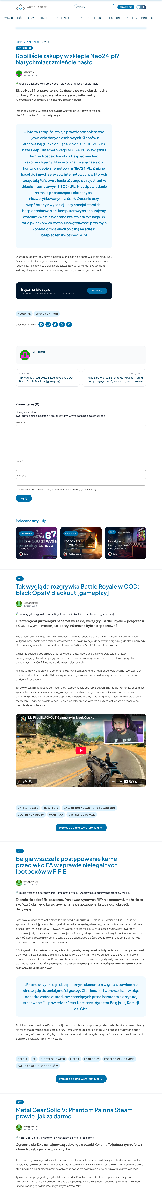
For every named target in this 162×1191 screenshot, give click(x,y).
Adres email (22, 475)
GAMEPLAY (56, 814)
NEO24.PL (24, 313)
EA (34, 1059)
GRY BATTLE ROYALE (81, 814)
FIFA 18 (74, 1059)
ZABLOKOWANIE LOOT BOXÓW (38, 1065)
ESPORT (115, 18)
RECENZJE (63, 18)
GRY (31, 18)
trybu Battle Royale (57, 636)
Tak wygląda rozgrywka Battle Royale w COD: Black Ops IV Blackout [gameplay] (78, 589)
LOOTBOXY (91, 1059)
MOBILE (100, 18)
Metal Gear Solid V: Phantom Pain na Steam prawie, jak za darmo (74, 1113)
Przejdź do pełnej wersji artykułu (79, 827)
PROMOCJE (149, 18)
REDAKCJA (28, 72)
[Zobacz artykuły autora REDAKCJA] (19, 73)
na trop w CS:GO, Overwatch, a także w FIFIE (64, 928)
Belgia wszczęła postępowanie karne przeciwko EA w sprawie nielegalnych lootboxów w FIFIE (67, 865)
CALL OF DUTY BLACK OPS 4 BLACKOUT (89, 807)
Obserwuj (97, 291)
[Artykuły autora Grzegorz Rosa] (19, 604)
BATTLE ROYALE (28, 807)
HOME (19, 42)
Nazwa (19, 461)
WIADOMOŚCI (14, 18)
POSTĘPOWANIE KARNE (119, 1059)
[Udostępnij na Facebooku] (41, 324)
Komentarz (22, 422)
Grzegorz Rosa (30, 602)
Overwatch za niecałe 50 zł (68, 1164)
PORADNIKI (82, 18)
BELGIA (22, 1059)
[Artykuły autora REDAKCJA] (25, 355)
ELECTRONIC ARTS (53, 1059)
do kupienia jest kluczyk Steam (84, 1181)
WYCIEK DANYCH (47, 313)
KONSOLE (45, 18)
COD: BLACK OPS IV (31, 814)
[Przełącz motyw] (141, 7)
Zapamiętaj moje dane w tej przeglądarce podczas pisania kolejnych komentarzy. (58, 489)
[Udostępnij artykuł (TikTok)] (55, 324)
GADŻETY (130, 18)
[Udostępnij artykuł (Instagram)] (48, 324)
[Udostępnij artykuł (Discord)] (69, 324)
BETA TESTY (51, 807)
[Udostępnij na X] (62, 324)
